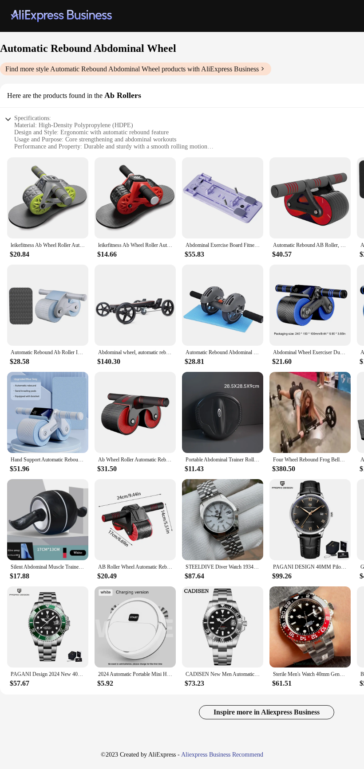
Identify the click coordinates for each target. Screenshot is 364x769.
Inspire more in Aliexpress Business (267, 712)
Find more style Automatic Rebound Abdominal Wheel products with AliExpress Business (132, 69)
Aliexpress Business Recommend (222, 754)
